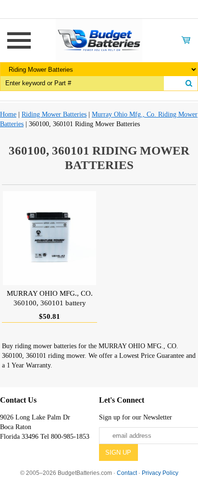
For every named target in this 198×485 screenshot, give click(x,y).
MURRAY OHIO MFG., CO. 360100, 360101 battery (50, 298)
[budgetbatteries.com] (99, 39)
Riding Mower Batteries (54, 114)
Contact (127, 473)
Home (8, 114)
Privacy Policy (160, 473)
